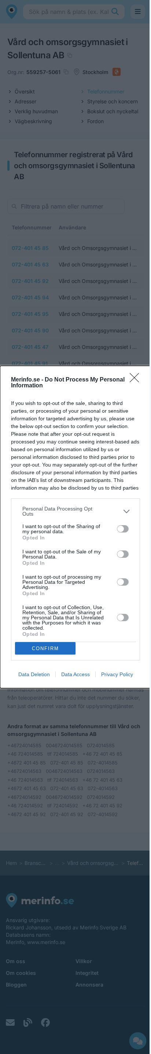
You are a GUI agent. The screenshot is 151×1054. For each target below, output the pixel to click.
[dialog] (75, 527)
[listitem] (75, 511)
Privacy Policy (117, 674)
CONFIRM (45, 648)
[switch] (123, 528)
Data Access (75, 674)
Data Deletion (34, 674)
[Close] (137, 380)
